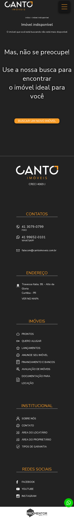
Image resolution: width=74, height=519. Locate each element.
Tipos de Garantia (34, 446)
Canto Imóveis (37, 172)
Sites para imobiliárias (37, 518)
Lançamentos (31, 348)
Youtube (28, 489)
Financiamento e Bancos (38, 362)
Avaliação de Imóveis (36, 369)
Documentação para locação (36, 379)
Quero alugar (31, 341)
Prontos (28, 334)
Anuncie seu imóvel (35, 355)
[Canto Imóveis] (19, 6)
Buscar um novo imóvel (37, 121)
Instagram (29, 496)
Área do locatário (34, 432)
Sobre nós (29, 418)
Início (27, 17)
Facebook (28, 482)
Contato (28, 425)
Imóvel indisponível (40, 17)
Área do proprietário (36, 439)
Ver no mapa (30, 298)
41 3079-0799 (33, 228)
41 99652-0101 (34, 238)
